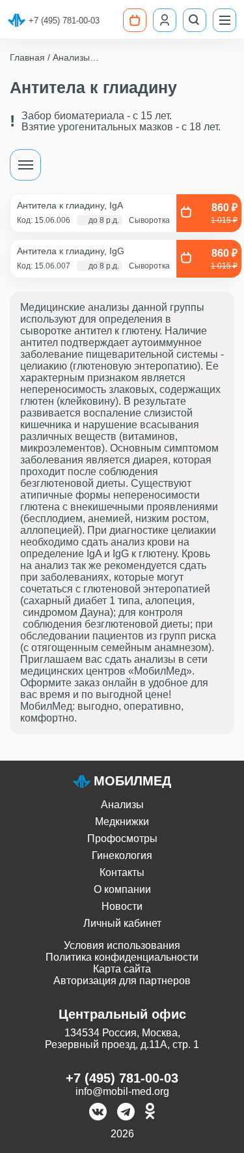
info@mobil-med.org (122, 1091)
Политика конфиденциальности (122, 957)
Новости (122, 906)
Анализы (122, 804)
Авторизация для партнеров (122, 980)
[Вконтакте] (98, 1113)
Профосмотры (122, 838)
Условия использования (122, 945)
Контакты (122, 872)
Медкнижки (122, 821)
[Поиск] (194, 20)
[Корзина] (134, 20)
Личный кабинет (122, 923)
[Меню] (224, 20)
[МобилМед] (16, 20)
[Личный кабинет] (164, 20)
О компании (122, 889)
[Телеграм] (126, 1113)
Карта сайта (122, 968)
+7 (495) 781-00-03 (64, 20)
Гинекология (122, 855)
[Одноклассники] (150, 1113)
